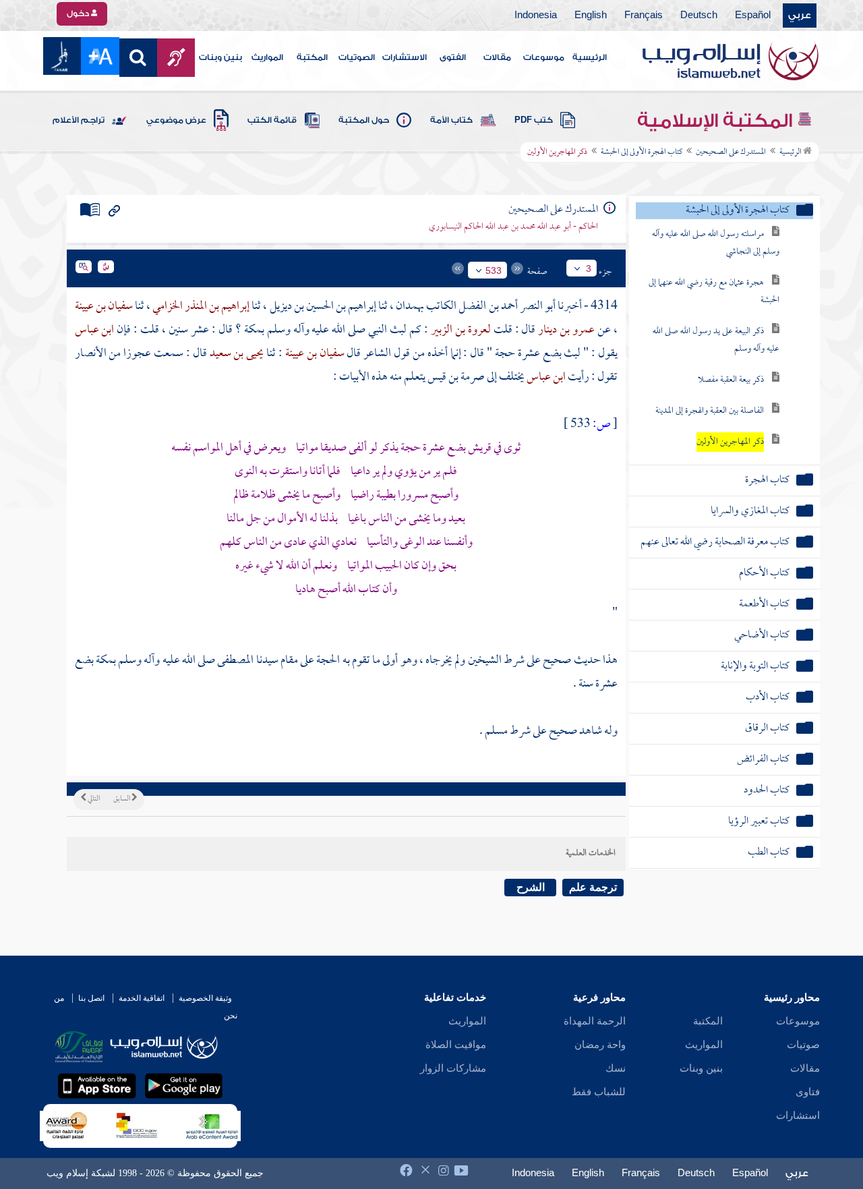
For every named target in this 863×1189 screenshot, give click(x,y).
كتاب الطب (769, 852)
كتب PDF (533, 120)
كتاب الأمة (451, 120)
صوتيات (803, 1044)
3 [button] (588, 268)
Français (643, 15)
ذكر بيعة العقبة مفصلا (731, 380)
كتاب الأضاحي (762, 635)
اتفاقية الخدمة (142, 998)
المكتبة (312, 57)
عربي (799, 15)
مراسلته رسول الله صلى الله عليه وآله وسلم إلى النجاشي (715, 243)
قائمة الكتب (272, 120)
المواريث (267, 57)
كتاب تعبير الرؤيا (759, 821)
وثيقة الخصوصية (205, 998)
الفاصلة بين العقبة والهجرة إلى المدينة (709, 411)
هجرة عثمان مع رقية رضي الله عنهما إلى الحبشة (714, 291)
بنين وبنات (220, 57)
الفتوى (453, 57)
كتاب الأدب (768, 697)
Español (753, 15)
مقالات (497, 57)
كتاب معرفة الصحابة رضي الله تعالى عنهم (715, 542)
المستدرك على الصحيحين (731, 152)
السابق (122, 799)
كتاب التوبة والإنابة (755, 666)
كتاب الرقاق (767, 728)
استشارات (798, 1115)
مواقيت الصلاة (455, 1044)
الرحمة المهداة (595, 1021)
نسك (615, 1068)
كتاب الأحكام (764, 573)
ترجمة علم (593, 887)
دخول (79, 13)
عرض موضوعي (176, 120)
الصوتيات (356, 57)
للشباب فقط (599, 1091)
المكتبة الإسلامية (717, 121)
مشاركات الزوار (453, 1068)
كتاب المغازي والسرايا (750, 511)
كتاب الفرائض (763, 759)
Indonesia (535, 15)
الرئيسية (589, 57)
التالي (93, 799)
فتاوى (808, 1091)
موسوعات (543, 57)
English (590, 15)
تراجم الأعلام (79, 120)
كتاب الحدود (767, 790)
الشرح (530, 887)
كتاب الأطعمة (764, 604)
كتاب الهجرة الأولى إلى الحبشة (641, 152)
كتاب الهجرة (767, 480)
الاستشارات (404, 57)
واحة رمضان (600, 1044)
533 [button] (493, 270)
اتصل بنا (91, 998)
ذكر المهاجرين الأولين (730, 442)
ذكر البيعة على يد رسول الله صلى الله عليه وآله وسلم (716, 340)
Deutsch (698, 15)
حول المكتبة (363, 120)
